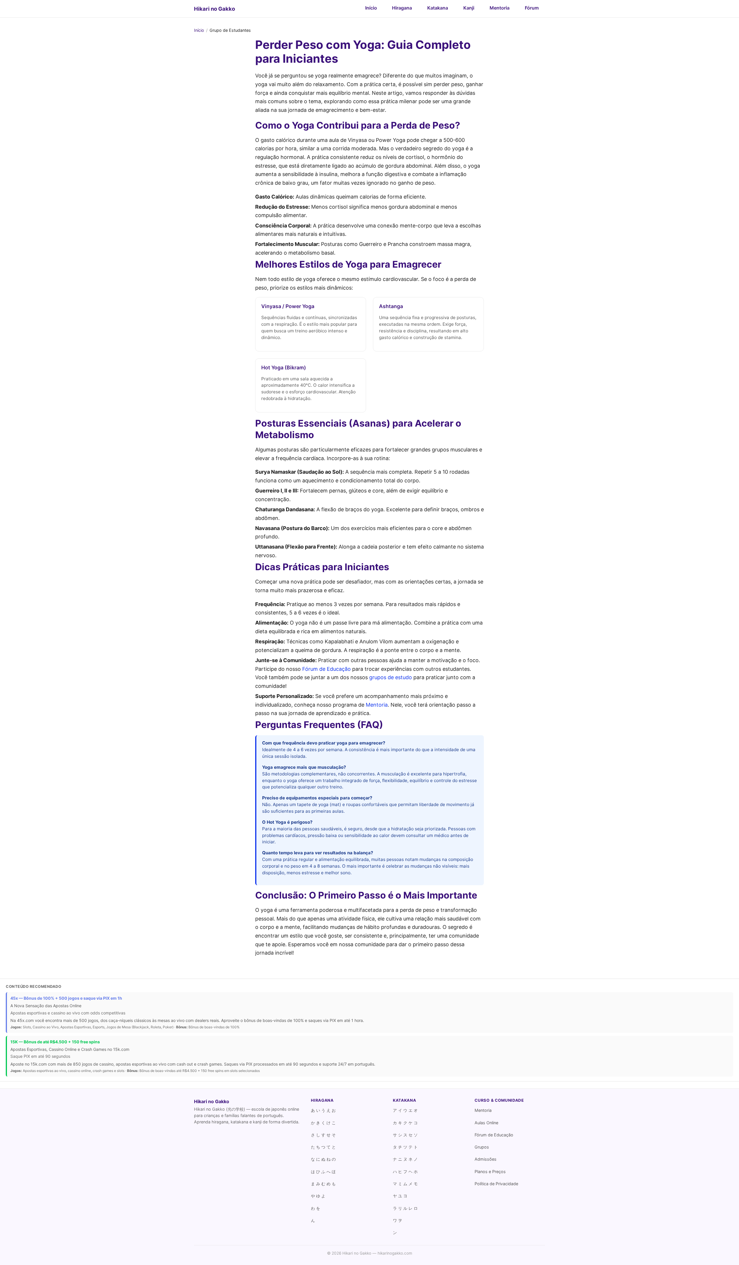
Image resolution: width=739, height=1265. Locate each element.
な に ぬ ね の (323, 1159)
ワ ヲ (397, 1220)
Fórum (532, 8)
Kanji (468, 8)
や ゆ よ (318, 1195)
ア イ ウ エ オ (405, 1110)
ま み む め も (323, 1183)
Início (371, 8)
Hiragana (402, 8)
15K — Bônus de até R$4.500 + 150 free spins (55, 1041)
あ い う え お (323, 1110)
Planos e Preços (490, 1171)
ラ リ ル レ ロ (405, 1208)
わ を (315, 1208)
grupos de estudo (390, 677)
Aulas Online (486, 1122)
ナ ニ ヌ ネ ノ (405, 1159)
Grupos (482, 1146)
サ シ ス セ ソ (405, 1134)
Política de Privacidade (496, 1183)
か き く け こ (323, 1122)
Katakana (437, 8)
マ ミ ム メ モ (405, 1183)
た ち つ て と (323, 1146)
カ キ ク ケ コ (405, 1122)
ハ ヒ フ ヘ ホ (405, 1171)
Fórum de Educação (326, 669)
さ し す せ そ (323, 1134)
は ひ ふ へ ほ (323, 1171)
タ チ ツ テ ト (405, 1146)
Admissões (486, 1159)
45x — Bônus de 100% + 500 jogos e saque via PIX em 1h (66, 998)
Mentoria (500, 8)
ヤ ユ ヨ (400, 1195)
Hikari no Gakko (214, 8)
